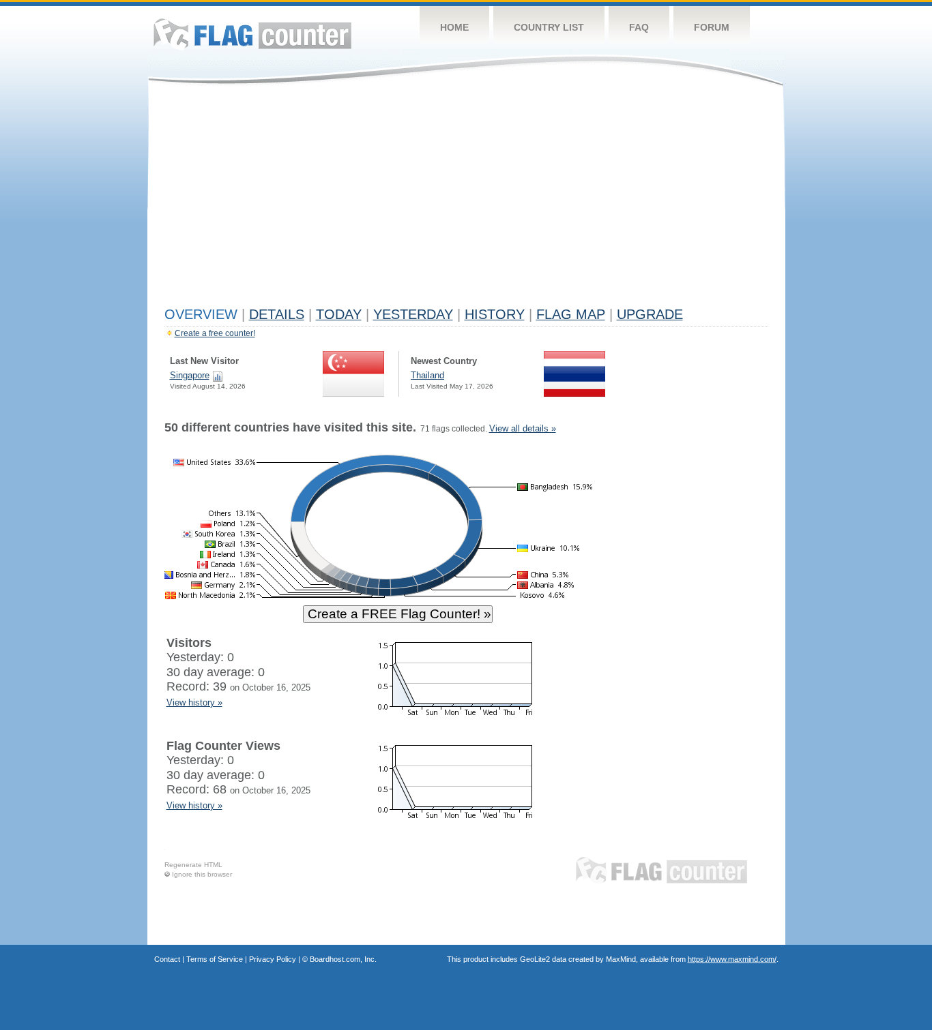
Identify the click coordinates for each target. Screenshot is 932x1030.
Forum (711, 27)
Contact (167, 959)
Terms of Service (214, 959)
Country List (549, 27)
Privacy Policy (272, 959)
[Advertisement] (466, 199)
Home (454, 27)
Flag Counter (252, 33)
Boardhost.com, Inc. (343, 959)
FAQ (639, 27)
